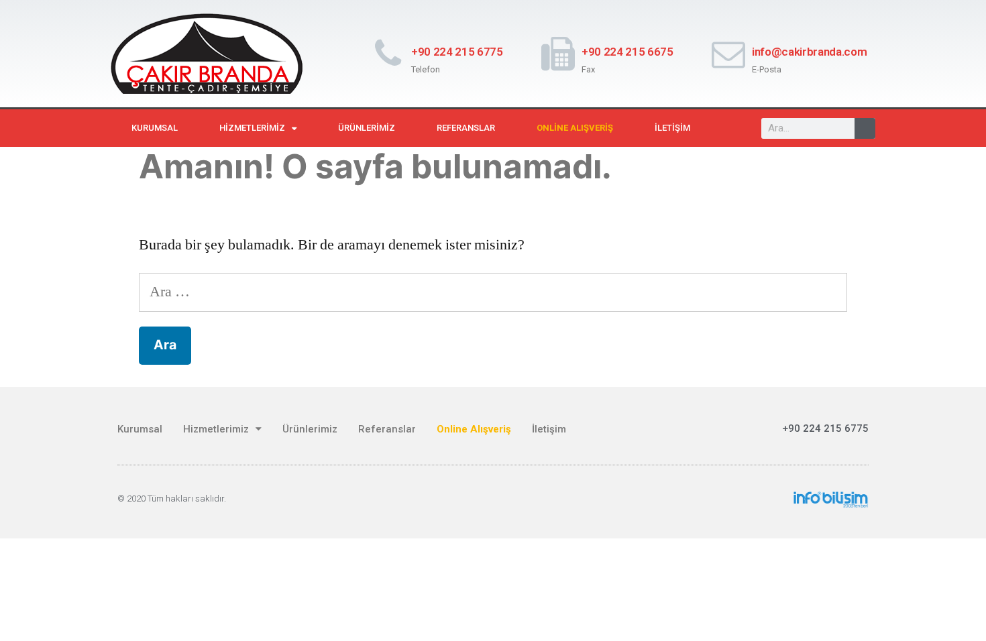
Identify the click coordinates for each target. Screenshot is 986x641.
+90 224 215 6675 (627, 51)
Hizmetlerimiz (252, 128)
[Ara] (865, 128)
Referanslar (466, 128)
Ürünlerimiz (366, 128)
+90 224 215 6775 (457, 51)
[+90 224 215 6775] (387, 53)
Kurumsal (154, 128)
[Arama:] (493, 291)
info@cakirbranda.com (809, 51)
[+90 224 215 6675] (558, 53)
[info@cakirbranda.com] (728, 53)
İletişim (672, 128)
